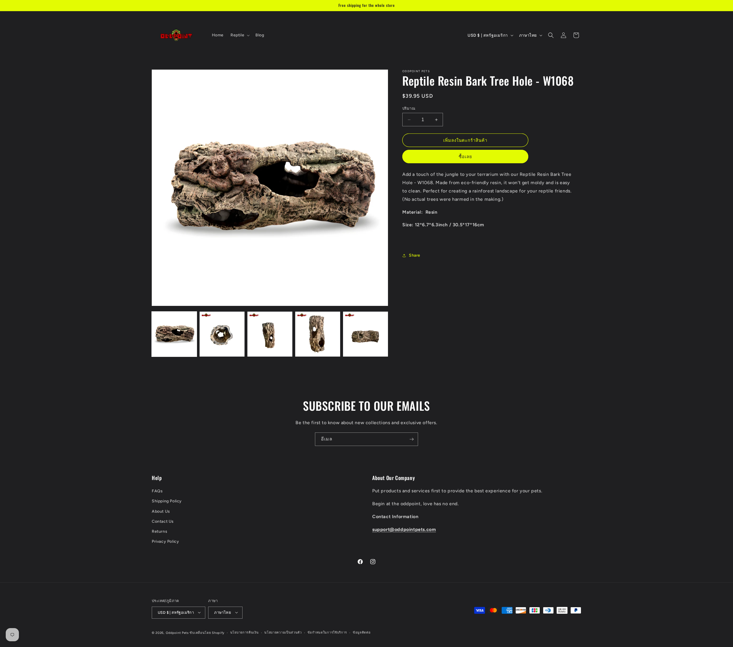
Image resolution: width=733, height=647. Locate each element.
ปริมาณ (408, 108)
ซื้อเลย (465, 157)
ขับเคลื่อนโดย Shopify (207, 632)
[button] (239, 35)
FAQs (157, 491)
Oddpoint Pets (177, 632)
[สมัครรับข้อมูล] (411, 439)
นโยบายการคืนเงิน (244, 632)
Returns (159, 531)
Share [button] (414, 255)
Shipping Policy (167, 501)
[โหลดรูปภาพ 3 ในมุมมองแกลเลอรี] (269, 334)
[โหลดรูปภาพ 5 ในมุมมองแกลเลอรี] (365, 334)
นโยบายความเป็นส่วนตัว (283, 632)
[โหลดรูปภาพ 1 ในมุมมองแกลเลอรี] (174, 334)
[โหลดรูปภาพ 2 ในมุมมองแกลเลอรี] (222, 334)
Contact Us (163, 521)
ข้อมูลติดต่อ (362, 632)
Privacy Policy (165, 541)
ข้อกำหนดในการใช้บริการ (327, 632)
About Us (161, 511)
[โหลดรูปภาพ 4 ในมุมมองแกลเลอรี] (317, 334)
